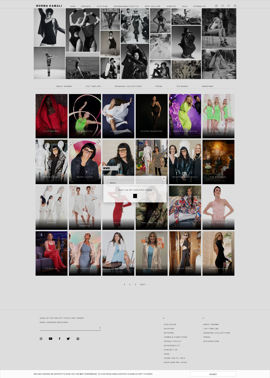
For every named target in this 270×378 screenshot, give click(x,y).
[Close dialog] (163, 178)
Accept (213, 374)
